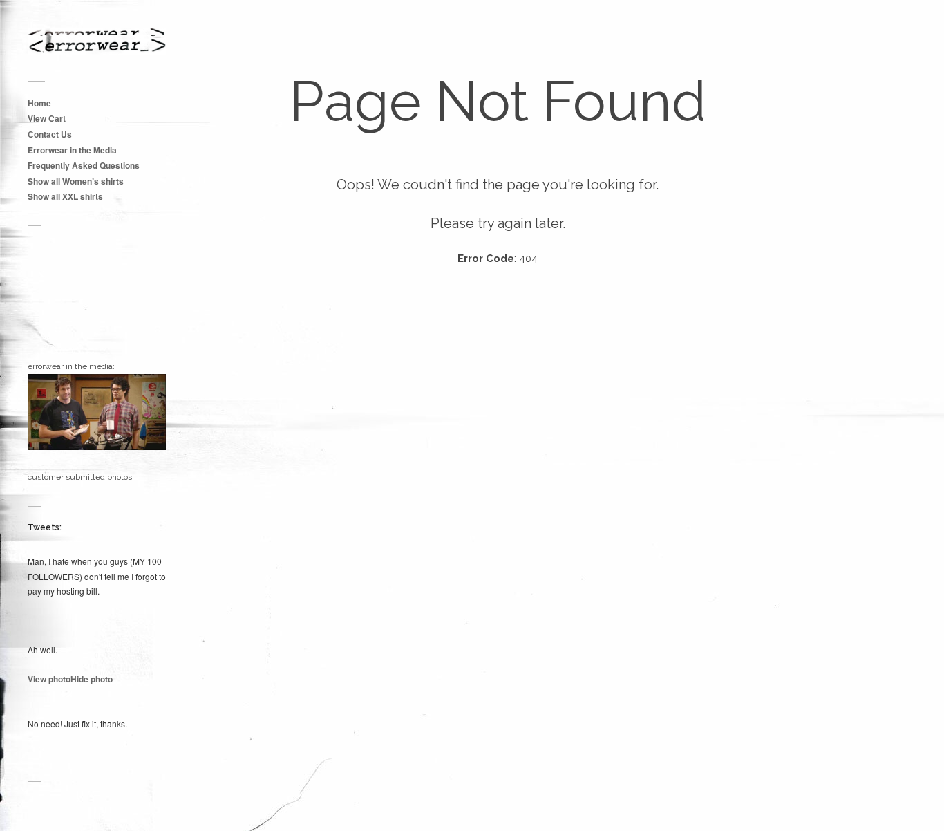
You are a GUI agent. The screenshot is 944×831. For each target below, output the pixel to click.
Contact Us (50, 134)
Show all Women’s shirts (76, 181)
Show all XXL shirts (65, 196)
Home (39, 103)
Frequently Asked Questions (84, 165)
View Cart (47, 118)
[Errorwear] (97, 41)
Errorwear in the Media (72, 150)
